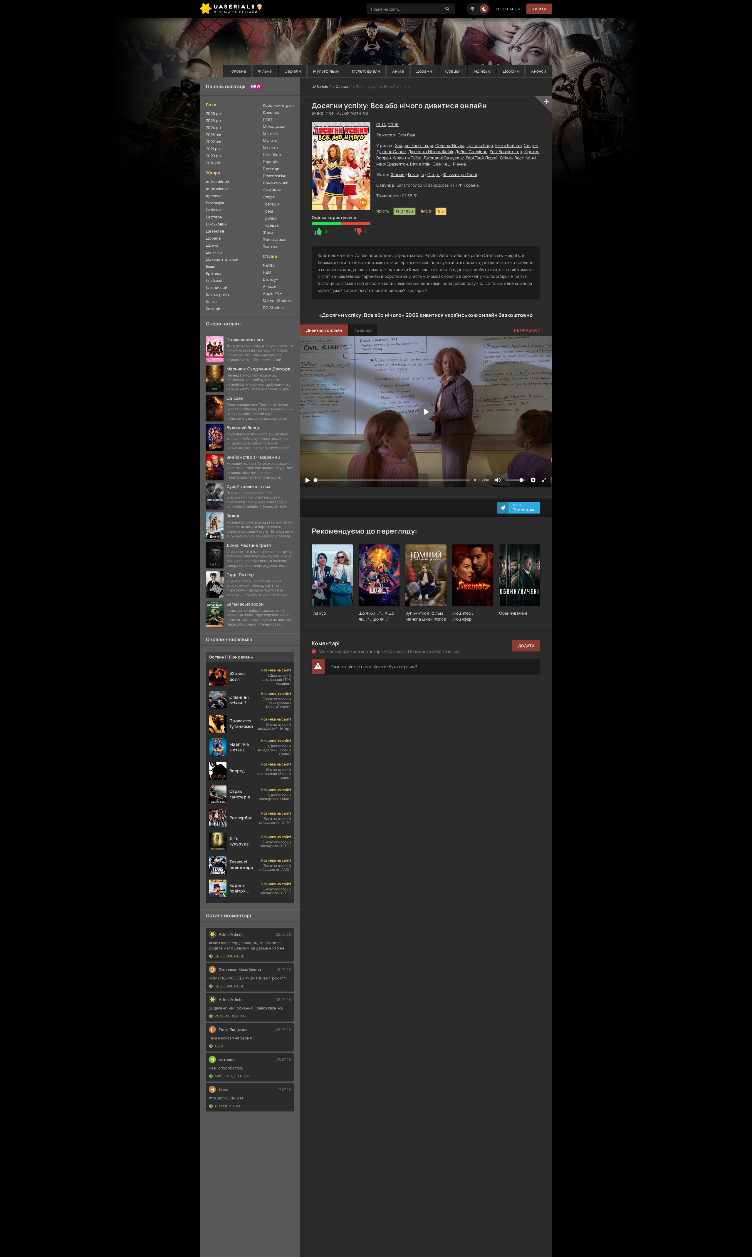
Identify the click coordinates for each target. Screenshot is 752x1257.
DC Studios (273, 307)
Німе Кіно (272, 154)
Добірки (511, 71)
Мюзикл (270, 147)
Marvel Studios (277, 300)
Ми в (523, 507)
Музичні (270, 140)
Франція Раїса (407, 158)
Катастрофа (217, 294)
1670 (219, 1046)
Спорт (433, 174)
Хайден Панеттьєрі (414, 145)
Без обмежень (229, 956)
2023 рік (213, 134)
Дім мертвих (228, 1106)
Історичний (216, 287)
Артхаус (213, 195)
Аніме (398, 71)
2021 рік (213, 148)
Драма (212, 245)
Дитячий (214, 252)
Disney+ (270, 279)
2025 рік (213, 120)
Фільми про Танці (460, 174)
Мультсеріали (366, 71)
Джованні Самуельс (444, 158)
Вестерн (214, 217)
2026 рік (213, 113)
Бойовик (213, 210)
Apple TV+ (272, 293)
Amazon (270, 286)
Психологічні (275, 175)
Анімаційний (217, 181)
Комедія (416, 174)
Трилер (270, 218)
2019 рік (213, 163)
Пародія (270, 161)
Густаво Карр (479, 145)
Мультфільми (326, 71)
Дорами (424, 71)
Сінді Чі (531, 145)
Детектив (215, 231)
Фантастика (274, 239)
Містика (270, 133)
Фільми (265, 71)
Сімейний (272, 190)
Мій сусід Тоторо (233, 1076)
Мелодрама (274, 126)
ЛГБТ (268, 119)
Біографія (215, 202)
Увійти (539, 8)
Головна (237, 71)
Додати (526, 645)
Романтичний (275, 182)
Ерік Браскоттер (506, 151)
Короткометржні (278, 105)
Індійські (482, 71)
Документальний (222, 259)
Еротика (213, 273)
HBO (267, 272)
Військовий (216, 224)
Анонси (538, 71)
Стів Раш (406, 135)
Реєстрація (508, 8)
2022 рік (213, 141)
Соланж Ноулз (449, 145)
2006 (393, 124)
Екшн (210, 266)
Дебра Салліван (471, 151)
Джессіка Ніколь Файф (430, 151)
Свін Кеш (442, 164)
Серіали (293, 71)
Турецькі (452, 71)
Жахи (268, 232)
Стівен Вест (512, 158)
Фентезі (270, 246)
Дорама (213, 238)
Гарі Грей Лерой (482, 158)
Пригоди (271, 168)
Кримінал (271, 112)
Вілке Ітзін (420, 164)
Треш (268, 211)
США (381, 124)
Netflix (269, 265)
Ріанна (459, 164)
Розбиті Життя (230, 1016)
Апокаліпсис (217, 188)
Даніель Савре (391, 151)
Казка (211, 301)
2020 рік (213, 155)
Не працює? (527, 330)
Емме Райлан (508, 145)
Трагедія (271, 204)
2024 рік (213, 127)
